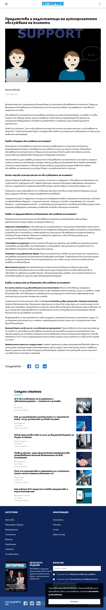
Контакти (58, 519)
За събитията (12, 554)
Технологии (10, 534)
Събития (9, 549)
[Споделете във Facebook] (29, 366)
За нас (56, 529)
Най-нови (9, 519)
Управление (19, 477)
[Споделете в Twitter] (37, 366)
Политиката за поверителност (84, 579)
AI (15, 405)
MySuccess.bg (59, 534)
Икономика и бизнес (22, 495)
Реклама (57, 524)
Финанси (9, 539)
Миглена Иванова (12, 90)
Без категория (20, 441)
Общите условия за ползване (82, 574)
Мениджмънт (19, 423)
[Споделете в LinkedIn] (44, 366)
